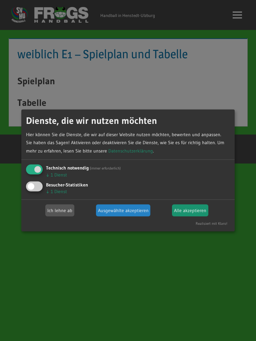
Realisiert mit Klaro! (211, 223)
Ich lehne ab (59, 210)
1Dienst (56, 175)
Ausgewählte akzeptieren (123, 210)
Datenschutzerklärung (130, 151)
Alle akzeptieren (190, 210)
